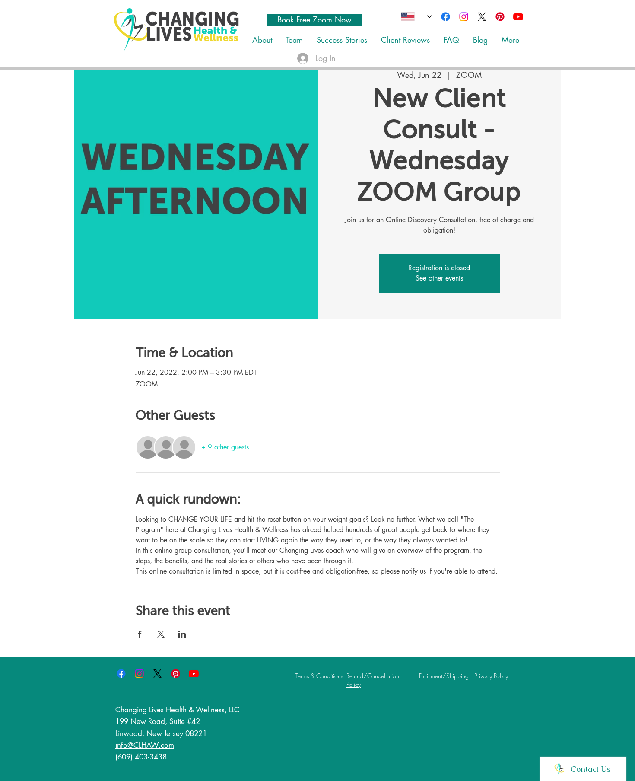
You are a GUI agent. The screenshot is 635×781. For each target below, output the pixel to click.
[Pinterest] (500, 16)
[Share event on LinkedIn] (182, 634)
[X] (482, 16)
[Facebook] (445, 16)
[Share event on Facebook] (140, 634)
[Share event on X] (161, 634)
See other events (439, 278)
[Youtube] (518, 16)
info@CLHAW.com (144, 745)
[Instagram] (464, 16)
